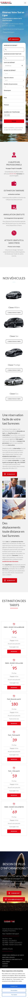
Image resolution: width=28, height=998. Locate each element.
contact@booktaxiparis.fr (15, 899)
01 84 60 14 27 (6, 2)
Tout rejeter (14, 994)
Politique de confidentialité (12, 959)
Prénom (6, 105)
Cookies (5, 963)
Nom (5, 97)
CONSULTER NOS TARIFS (14, 312)
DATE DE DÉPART (9, 62)
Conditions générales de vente (13, 955)
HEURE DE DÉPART (10, 70)
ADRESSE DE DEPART (10, 45)
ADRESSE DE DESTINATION (12, 54)
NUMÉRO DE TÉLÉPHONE (12, 112)
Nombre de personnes (10, 84)
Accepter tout (14, 986)
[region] (14, 983)
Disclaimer (6, 961)
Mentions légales (8, 957)
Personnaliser (14, 990)
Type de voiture (9, 77)
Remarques (7, 90)
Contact (5, 966)
